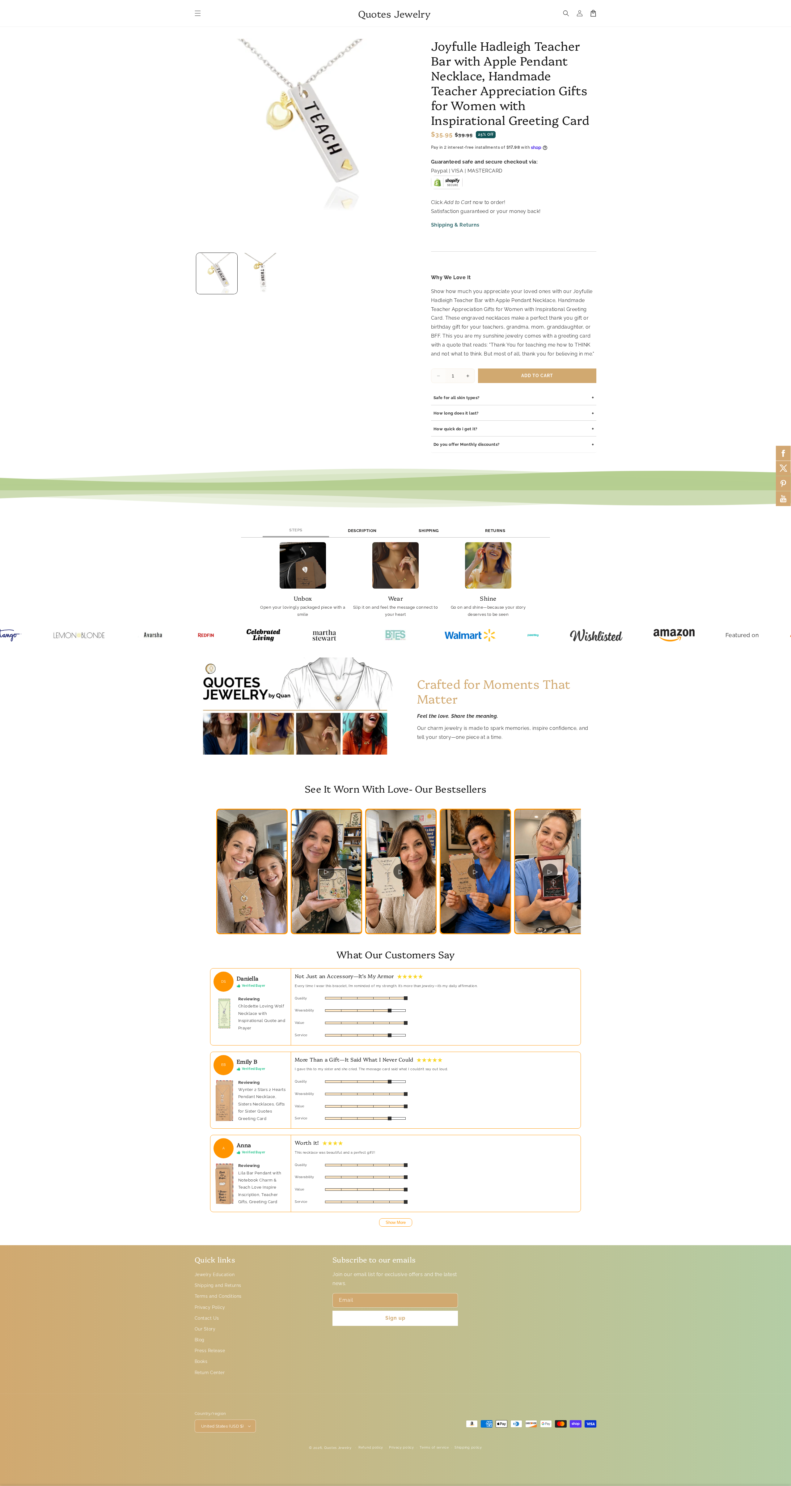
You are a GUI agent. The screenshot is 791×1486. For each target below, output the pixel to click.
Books (201, 1361)
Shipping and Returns (218, 1285)
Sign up (395, 1318)
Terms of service (434, 1448)
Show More (396, 1222)
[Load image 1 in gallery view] (216, 273)
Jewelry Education (215, 1274)
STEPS (295, 530)
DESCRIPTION (362, 530)
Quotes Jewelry (338, 1448)
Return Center (210, 1372)
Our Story (205, 1328)
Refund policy (370, 1448)
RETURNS (495, 530)
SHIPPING (429, 530)
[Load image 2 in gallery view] (260, 273)
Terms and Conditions (218, 1296)
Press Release (210, 1350)
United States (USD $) (222, 1426)
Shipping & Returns (455, 225)
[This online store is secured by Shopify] (447, 184)
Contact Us (207, 1318)
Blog (200, 1339)
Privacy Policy (210, 1307)
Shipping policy (468, 1448)
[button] (198, 13)
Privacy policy (401, 1448)
